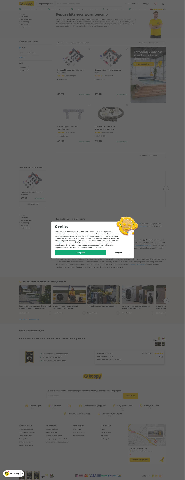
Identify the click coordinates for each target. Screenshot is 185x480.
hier (60, 243)
